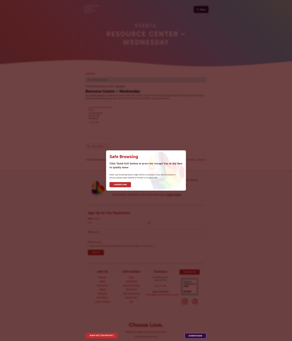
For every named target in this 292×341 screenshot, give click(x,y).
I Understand (120, 184)
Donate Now (195, 336)
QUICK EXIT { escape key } (102, 335)
